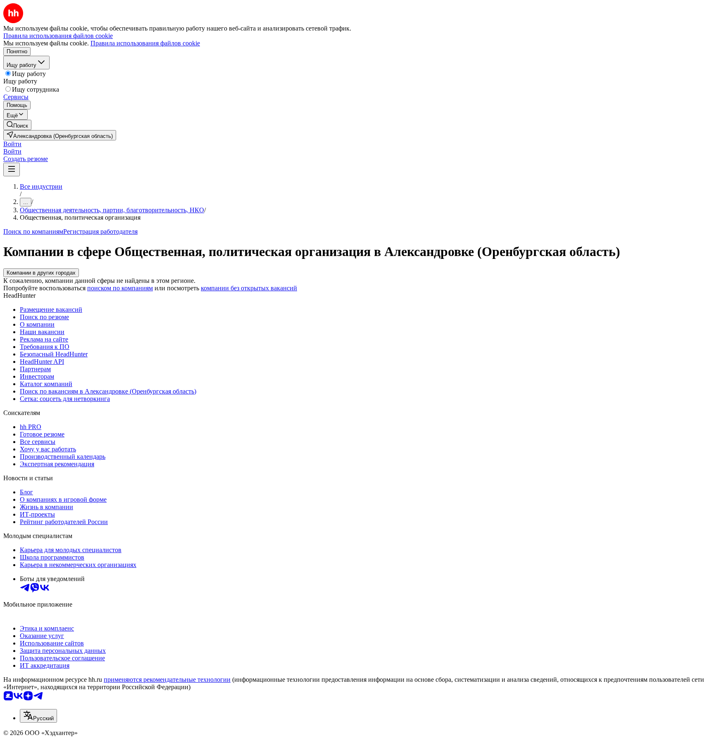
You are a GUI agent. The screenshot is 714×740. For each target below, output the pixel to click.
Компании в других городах (41, 273)
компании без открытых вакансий (249, 288)
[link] (17, 125)
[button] (12, 143)
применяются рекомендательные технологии (167, 679)
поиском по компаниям (120, 288)
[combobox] (38, 716)
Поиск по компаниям (33, 231)
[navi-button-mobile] (11, 169)
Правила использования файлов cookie (145, 43)
